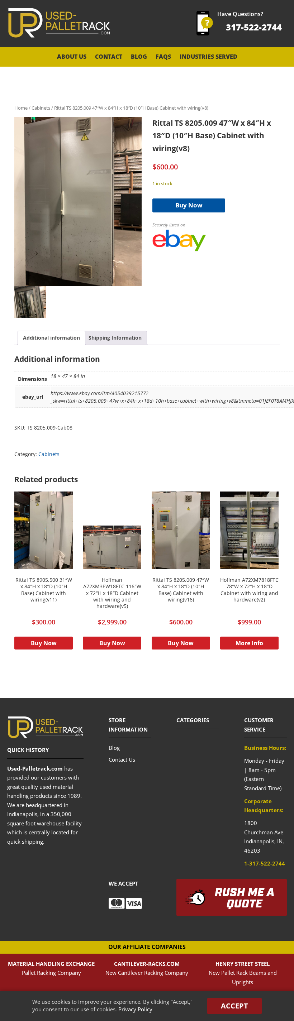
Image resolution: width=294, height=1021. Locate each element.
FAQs (163, 57)
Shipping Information (115, 337)
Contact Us (122, 759)
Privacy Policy (135, 1009)
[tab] (51, 338)
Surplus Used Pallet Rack (59, 23)
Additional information (51, 337)
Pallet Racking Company (51, 972)
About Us (71, 57)
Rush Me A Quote (244, 898)
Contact (108, 57)
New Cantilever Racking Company (146, 972)
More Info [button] (249, 643)
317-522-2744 (254, 27)
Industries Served (208, 57)
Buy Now (189, 205)
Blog (139, 57)
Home (21, 108)
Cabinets (41, 108)
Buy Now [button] (44, 643)
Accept (234, 1006)
